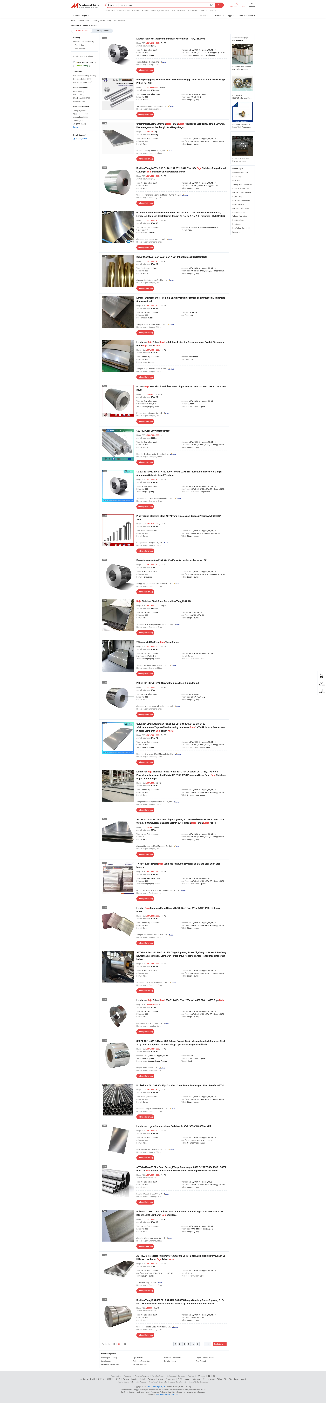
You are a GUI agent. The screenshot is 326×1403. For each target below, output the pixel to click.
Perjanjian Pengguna (142, 1376)
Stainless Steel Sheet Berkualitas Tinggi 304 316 (163, 601)
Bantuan (218, 15)
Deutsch (142, 1379)
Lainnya (79, 101)
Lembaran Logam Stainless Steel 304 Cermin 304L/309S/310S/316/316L (174, 1126)
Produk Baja (79, 45)
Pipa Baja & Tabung (109, 1358)
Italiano (160, 1379)
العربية (187, 1379)
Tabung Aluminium (239, 216)
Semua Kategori (81, 15)
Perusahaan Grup (82, 82)
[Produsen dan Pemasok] (85, 5)
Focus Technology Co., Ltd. (156, 1387)
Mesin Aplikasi (238, 204)
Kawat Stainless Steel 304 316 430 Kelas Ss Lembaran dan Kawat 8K (171, 560)
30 (119, 1344)
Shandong (80, 114)
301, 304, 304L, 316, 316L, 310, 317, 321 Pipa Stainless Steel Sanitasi (171, 257)
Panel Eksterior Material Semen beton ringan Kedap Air (241, 69)
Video (105, 38)
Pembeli (203, 15)
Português (151, 1379)
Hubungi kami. (81, 138)
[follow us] (214, 1376)
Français (126, 1379)
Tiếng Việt (228, 1379)
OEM (78, 91)
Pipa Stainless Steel (123, 10)
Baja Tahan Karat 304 (241, 228)
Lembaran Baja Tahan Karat (197, 10)
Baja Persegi (201, 1361)
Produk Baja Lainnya (172, 1358)
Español (134, 1379)
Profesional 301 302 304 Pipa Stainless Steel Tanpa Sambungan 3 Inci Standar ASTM (180, 1085)
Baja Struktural (170, 1361)
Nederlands (196, 1379)
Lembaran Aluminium (240, 208)
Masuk (252, 6)
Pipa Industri (138, 1358)
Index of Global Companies (198, 1382)
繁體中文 (110, 1379)
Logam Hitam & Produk (205, 1358)
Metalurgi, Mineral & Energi (83, 41)
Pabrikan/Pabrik (83, 79)
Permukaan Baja (239, 212)
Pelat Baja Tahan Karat (241, 200)
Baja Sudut (236, 224)
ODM (78, 94)
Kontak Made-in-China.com (176, 1376)
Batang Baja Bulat (140, 1364)
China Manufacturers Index (158, 1382)
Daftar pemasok (102, 31)
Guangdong (81, 117)
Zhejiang (79, 124)
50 (125, 1344)
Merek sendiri (82, 98)
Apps (230, 15)
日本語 (118, 1379)
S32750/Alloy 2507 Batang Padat (153, 430)
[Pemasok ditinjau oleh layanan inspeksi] (84, 62)
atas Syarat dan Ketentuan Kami (167, 1394)
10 (114, 1344)
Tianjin (78, 120)
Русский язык (170, 1379)
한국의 (180, 1379)
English (92, 1379)
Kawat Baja (136, 10)
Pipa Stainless (237, 220)
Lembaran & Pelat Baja (110, 1364)
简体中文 (101, 1379)
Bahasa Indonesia (240, 1379)
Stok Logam (106, 1361)
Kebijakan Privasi (158, 1376)
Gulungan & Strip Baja (141, 1361)
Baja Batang (237, 196)
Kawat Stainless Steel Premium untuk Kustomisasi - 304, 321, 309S (170, 38)
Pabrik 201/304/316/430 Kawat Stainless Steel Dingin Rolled (167, 683)
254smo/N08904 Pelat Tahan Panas (157, 642)
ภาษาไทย (211, 1379)
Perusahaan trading (84, 75)
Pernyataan (128, 1376)
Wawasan (201, 1376)
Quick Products (140, 1382)
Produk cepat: (110, 10)
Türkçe (219, 1379)
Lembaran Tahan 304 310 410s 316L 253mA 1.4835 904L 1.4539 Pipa (180, 1000)
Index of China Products (178, 1382)
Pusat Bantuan (116, 1376)
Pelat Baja (145, 10)
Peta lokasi (192, 1376)
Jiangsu (79, 110)
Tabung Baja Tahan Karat (160, 10)
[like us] (209, 1376)
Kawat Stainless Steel (178, 10)
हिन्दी (204, 1379)
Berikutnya (218, 1344)
